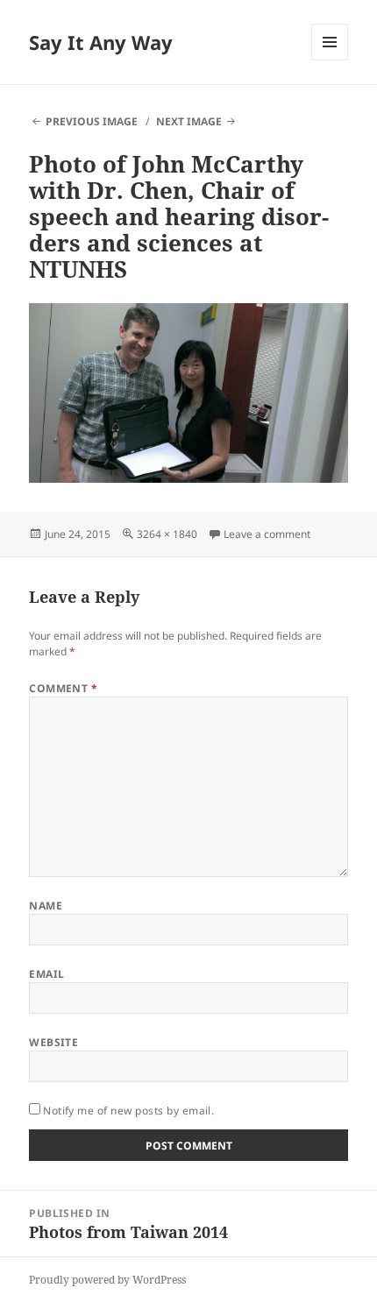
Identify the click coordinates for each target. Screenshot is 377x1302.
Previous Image (92, 121)
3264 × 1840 (167, 534)
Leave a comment (267, 534)
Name (45, 905)
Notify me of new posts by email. (128, 1110)
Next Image (189, 121)
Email (46, 973)
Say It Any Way (101, 42)
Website (53, 1042)
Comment (63, 688)
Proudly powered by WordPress (107, 1279)
